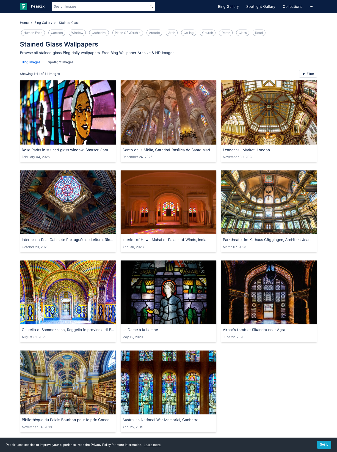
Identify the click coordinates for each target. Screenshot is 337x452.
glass (243, 33)
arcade (154, 33)
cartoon (57, 33)
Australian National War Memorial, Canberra (160, 419)
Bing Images (31, 62)
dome (225, 33)
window (77, 33)
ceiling (189, 33)
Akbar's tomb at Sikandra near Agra (254, 329)
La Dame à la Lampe (140, 329)
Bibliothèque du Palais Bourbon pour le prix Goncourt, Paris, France (68, 419)
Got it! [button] (324, 444)
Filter (310, 74)
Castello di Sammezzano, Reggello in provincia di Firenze (68, 329)
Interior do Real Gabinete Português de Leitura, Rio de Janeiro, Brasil (68, 239)
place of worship (128, 33)
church (207, 33)
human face (33, 33)
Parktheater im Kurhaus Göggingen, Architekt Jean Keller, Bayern (269, 239)
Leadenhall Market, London (246, 150)
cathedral (99, 33)
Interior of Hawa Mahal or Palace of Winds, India (164, 239)
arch (171, 33)
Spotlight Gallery (260, 6)
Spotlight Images (61, 62)
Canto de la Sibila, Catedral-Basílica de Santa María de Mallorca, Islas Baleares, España (168, 150)
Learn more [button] (152, 445)
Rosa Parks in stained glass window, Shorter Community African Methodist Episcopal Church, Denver (68, 150)
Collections (292, 6)
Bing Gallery (228, 6)
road (259, 33)
